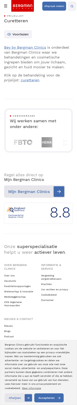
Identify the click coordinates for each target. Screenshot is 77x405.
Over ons (9, 275)
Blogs (7, 331)
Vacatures (10, 280)
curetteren (30, 80)
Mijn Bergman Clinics (29, 191)
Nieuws (8, 325)
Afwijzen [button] (15, 397)
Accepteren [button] (46, 397)
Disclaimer (47, 300)
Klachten (46, 284)
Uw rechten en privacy (54, 289)
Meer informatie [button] (31, 388)
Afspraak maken (54, 6)
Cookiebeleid (49, 294)
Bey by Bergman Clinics (25, 47)
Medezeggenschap (15, 296)
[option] (22, 142)
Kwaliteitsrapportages (17, 286)
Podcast (9, 336)
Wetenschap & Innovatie (18, 291)
